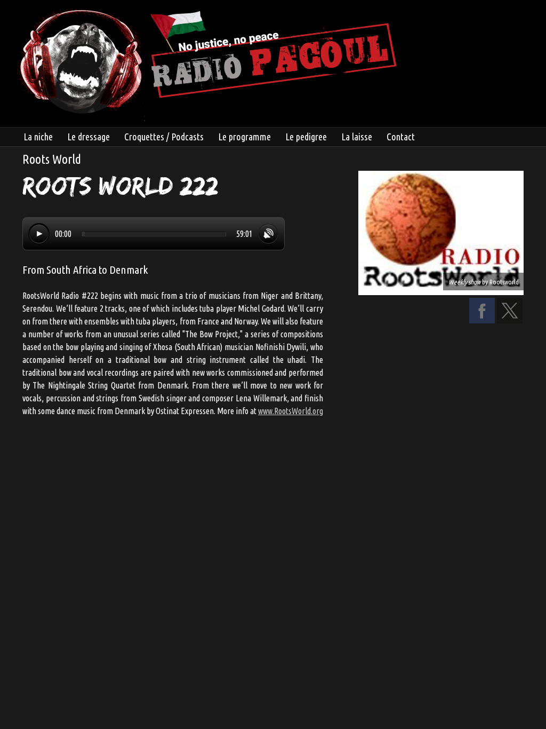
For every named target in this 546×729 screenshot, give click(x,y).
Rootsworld (504, 282)
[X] (510, 320)
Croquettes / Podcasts (164, 136)
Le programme (244, 136)
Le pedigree (306, 136)
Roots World (51, 159)
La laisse (356, 136)
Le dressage (88, 136)
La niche (38, 136)
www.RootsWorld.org (290, 411)
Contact (401, 136)
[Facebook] (482, 320)
